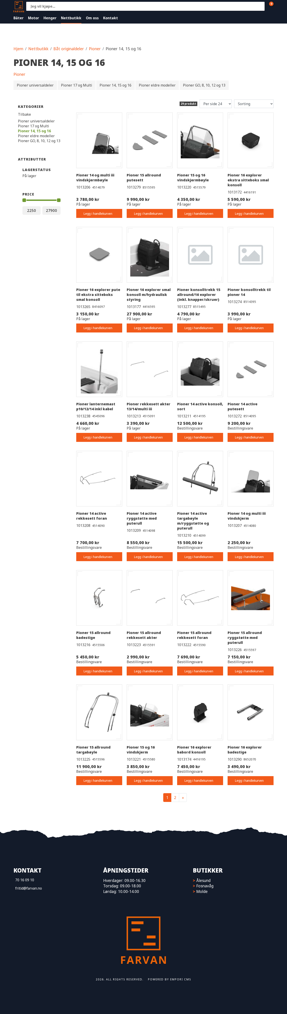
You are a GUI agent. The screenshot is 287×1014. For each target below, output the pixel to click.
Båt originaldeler (68, 48)
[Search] (260, 6)
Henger (50, 17)
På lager (29, 175)
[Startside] (18, 6)
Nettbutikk (71, 17)
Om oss (92, 17)
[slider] (24, 200)
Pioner (95, 48)
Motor (33, 17)
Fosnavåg (204, 885)
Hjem (18, 48)
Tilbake (24, 114)
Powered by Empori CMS (169, 979)
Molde (202, 891)
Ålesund (203, 880)
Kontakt (110, 17)
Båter (18, 17)
